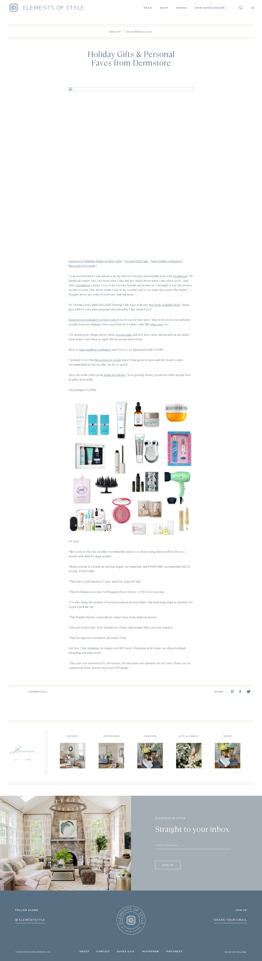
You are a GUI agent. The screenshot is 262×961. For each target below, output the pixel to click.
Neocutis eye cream (108, 360)
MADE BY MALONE (235, 952)
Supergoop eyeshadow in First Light (92, 320)
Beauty (115, 31)
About (84, 951)
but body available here (164, 305)
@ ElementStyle (30, 920)
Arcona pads (123, 335)
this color (157, 324)
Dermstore (180, 276)
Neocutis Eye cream (82, 266)
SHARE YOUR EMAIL (230, 920)
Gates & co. (126, 951)
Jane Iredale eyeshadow (166, 261)
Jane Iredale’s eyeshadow (95, 350)
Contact (103, 951)
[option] (79, 750)
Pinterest (174, 951)
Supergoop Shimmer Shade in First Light (95, 261)
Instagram (150, 951)
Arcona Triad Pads (136, 261)
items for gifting (114, 375)
